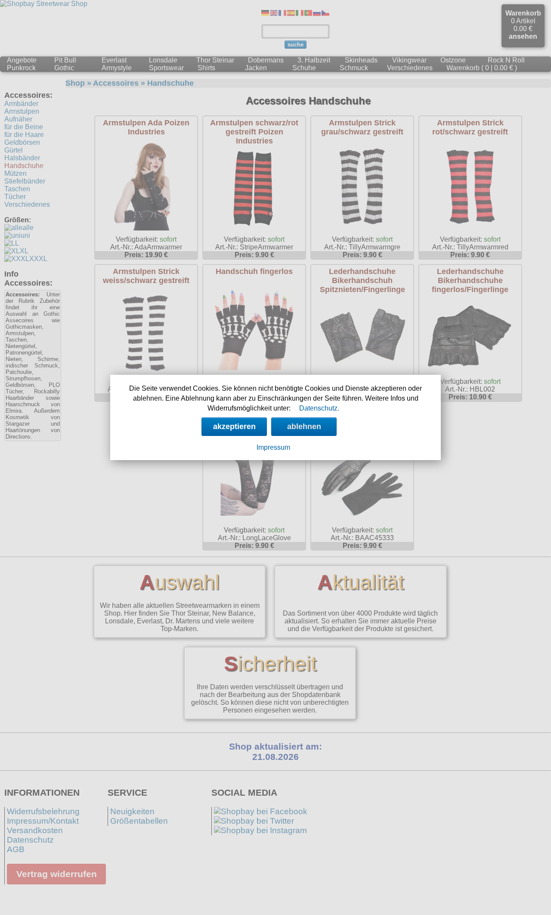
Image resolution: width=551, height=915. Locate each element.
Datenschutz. (319, 408)
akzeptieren (234, 426)
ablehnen (304, 426)
